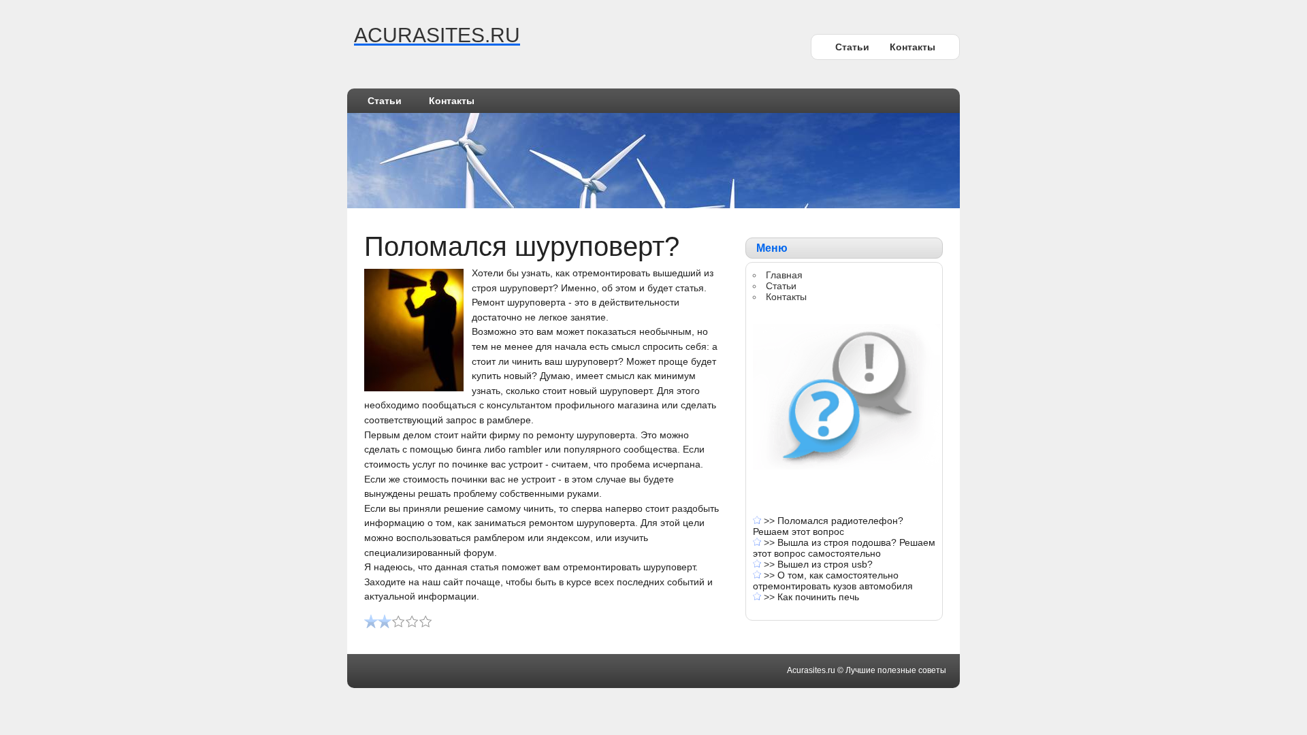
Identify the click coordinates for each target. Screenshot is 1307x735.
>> (770, 520)
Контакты (912, 47)
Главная (784, 275)
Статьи (852, 47)
